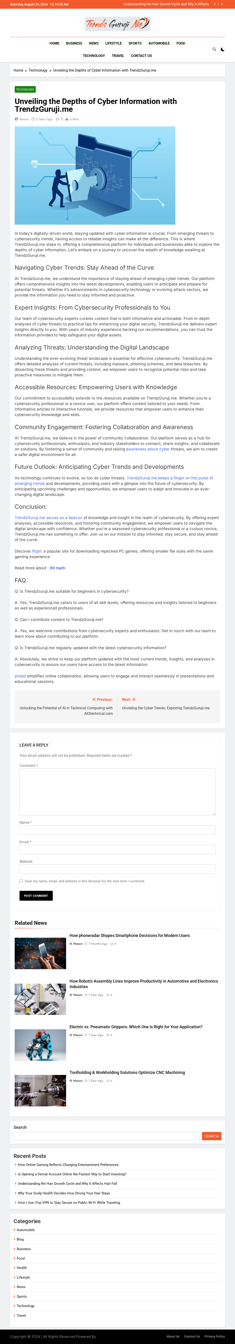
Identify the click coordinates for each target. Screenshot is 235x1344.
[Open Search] (214, 49)
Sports (135, 43)
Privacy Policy (214, 1336)
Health (22, 1268)
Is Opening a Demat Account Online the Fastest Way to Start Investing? (72, 1174)
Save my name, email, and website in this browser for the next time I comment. (85, 881)
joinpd (20, 676)
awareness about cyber (148, 449)
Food (180, 43)
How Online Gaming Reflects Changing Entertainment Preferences (68, 1165)
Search (20, 1127)
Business (74, 43)
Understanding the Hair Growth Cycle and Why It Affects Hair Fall (166, 4)
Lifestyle (113, 43)
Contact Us (141, 56)
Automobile (159, 43)
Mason (24, 119)
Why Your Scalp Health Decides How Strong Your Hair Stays (64, 1193)
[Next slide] (222, 4)
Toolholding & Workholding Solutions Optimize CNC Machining (127, 1072)
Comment (29, 765)
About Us (172, 1336)
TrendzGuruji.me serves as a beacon (48, 517)
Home (54, 43)
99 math (58, 568)
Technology (94, 56)
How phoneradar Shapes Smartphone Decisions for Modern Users (130, 935)
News (93, 43)
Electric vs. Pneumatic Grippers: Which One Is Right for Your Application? (136, 1027)
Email (25, 842)
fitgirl (36, 551)
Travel (118, 56)
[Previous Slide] (215, 4)
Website (26, 861)
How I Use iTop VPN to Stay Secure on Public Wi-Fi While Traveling (69, 1203)
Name (26, 822)
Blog (20, 1239)
